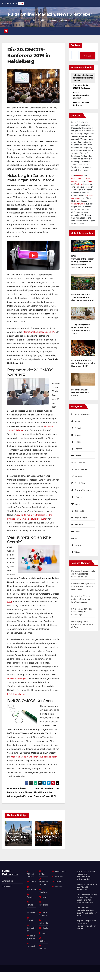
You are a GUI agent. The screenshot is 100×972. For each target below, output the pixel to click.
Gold (9, 601)
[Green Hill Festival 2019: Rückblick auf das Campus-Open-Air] (83, 283)
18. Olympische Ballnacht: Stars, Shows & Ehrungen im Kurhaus (19, 792)
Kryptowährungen (82, 490)
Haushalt (78, 476)
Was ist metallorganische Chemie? (81, 95)
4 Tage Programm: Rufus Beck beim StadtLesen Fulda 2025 (81, 329)
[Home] (6, 31)
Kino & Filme (79, 483)
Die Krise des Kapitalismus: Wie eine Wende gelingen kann (87, 912)
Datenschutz (7, 881)
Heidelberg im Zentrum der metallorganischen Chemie (83, 77)
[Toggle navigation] (52, 31)
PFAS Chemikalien (16, 694)
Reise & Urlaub (81, 518)
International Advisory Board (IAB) (39, 332)
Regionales (79, 511)
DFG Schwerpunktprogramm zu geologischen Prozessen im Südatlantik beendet (82, 262)
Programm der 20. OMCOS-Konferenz (81, 86)
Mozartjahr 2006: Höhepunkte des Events (80, 393)
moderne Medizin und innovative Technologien (34, 756)
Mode (77, 504)
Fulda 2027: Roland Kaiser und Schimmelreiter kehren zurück (86, 875)
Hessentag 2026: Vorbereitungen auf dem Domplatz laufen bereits (13, 839)
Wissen (90, 181)
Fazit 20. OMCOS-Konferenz (81, 103)
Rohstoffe (78, 524)
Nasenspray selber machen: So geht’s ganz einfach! (82, 624)
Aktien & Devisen (81, 414)
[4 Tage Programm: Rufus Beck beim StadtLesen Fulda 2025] (83, 315)
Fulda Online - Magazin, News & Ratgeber (50, 14)
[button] (58, 833)
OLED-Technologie (16, 678)
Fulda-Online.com (10, 872)
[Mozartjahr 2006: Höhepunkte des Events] (83, 380)
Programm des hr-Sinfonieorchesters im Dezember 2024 (83, 363)
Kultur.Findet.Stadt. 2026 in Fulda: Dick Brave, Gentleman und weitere (43, 839)
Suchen (75, 45)
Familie (77, 442)
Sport (76, 538)
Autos (77, 421)
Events (77, 435)
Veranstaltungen (78, 204)
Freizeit (77, 456)
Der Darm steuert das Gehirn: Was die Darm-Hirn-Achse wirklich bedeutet (87, 899)
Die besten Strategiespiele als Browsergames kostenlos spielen (83, 574)
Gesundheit (76, 178)
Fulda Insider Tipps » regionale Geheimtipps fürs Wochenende (81, 599)
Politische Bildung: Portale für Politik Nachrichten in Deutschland (83, 586)
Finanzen (79, 176)
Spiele (77, 531)
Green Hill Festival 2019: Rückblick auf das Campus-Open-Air (46, 792)
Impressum (7, 886)
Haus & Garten (80, 469)
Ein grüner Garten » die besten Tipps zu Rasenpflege (81, 612)
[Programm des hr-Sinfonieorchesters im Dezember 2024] (83, 349)
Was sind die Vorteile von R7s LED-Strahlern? (87, 887)
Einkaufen (78, 428)
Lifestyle (78, 497)
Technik (78, 184)
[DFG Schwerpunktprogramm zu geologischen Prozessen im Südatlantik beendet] (83, 247)
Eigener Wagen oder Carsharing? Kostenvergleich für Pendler (86, 925)
